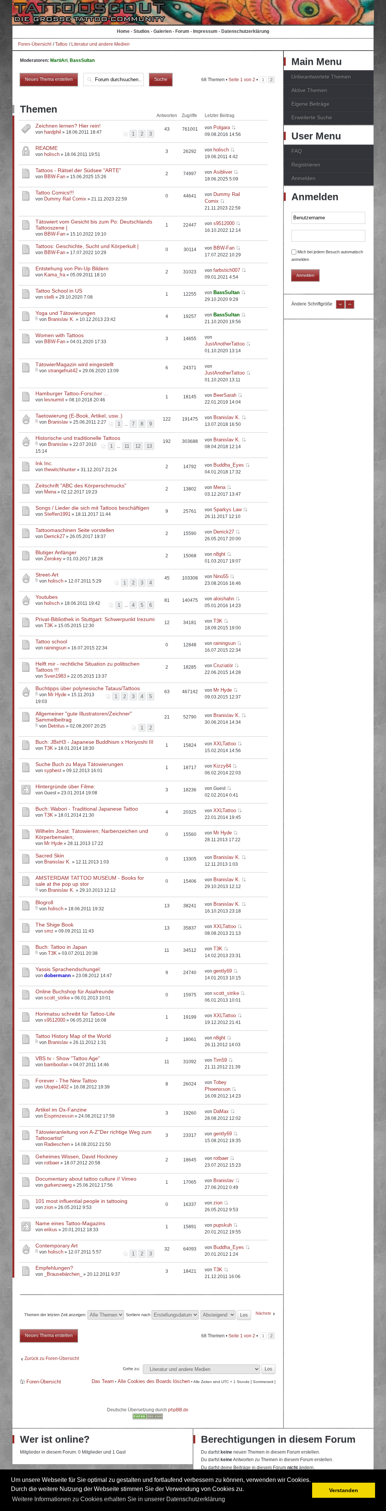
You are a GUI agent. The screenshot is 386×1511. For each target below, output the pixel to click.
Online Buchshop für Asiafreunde (74, 991)
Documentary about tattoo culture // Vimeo (85, 1179)
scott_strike (57, 998)
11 (126, 446)
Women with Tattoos (59, 335)
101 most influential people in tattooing (81, 1201)
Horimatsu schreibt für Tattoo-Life (75, 1014)
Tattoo (61, 44)
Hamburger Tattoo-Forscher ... (71, 393)
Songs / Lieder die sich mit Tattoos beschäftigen (92, 508)
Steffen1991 (57, 514)
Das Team (103, 1381)
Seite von (241, 79)
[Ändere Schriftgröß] (350, 307)
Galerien (162, 31)
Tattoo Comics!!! (54, 193)
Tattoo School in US (58, 291)
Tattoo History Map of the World (73, 1036)
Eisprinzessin (59, 1116)
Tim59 (220, 1060)
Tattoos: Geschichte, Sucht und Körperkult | (87, 246)
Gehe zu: (131, 1368)
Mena (50, 492)
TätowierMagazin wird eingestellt (74, 364)
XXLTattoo (224, 743)
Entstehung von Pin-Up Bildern (72, 268)
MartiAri (58, 60)
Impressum (205, 31)
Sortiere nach (139, 1314)
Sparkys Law (227, 509)
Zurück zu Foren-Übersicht (52, 1358)
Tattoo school (51, 641)
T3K (48, 625)
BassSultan (82, 60)
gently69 (222, 971)
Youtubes (46, 597)
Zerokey (53, 558)
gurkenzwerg (58, 1185)
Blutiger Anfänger (56, 552)
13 (149, 446)
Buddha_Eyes (228, 465)
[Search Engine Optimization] (148, 1417)
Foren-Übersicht (34, 44)
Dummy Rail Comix (65, 199)
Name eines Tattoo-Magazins (70, 1223)
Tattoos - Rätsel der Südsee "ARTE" (78, 170)
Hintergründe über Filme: (65, 786)
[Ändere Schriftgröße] (340, 307)
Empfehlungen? (54, 1268)
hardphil (52, 132)
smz (49, 931)
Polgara (221, 127)
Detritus (56, 726)
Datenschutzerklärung (245, 31)
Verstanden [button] (343, 1490)
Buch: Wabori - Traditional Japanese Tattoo (86, 809)
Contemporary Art (56, 1246)
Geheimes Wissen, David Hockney (76, 1156)
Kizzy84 (222, 766)
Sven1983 (55, 676)
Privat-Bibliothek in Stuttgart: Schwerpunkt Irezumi (95, 619)
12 (138, 446)
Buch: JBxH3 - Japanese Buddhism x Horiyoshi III (94, 742)
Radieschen (57, 1144)
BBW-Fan (54, 176)
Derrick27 (54, 536)
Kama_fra (54, 275)
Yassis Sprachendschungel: (68, 969)
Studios (141, 31)
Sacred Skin (49, 856)
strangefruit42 (63, 370)
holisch (52, 154)
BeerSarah (224, 395)
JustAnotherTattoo (225, 344)
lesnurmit (54, 399)
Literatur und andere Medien (100, 44)
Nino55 (220, 576)
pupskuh (222, 1225)
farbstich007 (226, 270)
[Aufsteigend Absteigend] (226, 1314)
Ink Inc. (44, 463)
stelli (49, 297)
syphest (52, 770)
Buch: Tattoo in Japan (61, 947)
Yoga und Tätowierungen (65, 313)
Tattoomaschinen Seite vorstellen (74, 530)
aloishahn (223, 598)
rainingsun (55, 648)
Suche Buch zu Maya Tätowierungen (79, 764)
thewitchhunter (60, 469)
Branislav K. (61, 319)
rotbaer (51, 1163)
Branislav (58, 422)
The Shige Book (54, 925)
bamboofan (56, 1064)
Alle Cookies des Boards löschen (154, 1381)
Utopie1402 (56, 1087)
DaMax (221, 1111)
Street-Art (46, 575)
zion (48, 1207)
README (46, 148)
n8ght (219, 554)
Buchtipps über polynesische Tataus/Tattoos (87, 688)
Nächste (263, 1313)
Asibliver (222, 172)
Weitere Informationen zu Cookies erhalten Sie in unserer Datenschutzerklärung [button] (118, 1499)
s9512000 (223, 223)
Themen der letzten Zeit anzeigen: (55, 1314)
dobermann (57, 975)
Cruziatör (223, 665)
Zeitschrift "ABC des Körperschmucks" (80, 486)
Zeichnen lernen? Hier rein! (68, 126)
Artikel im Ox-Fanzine (61, 1110)
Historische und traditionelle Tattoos (77, 438)
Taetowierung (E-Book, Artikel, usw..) (79, 416)
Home (123, 31)
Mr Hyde (57, 694)
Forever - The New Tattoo (66, 1081)
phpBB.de (178, 1409)
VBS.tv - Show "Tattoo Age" (67, 1058)
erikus (50, 1229)
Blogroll (44, 902)
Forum (182, 31)
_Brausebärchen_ (63, 1274)
